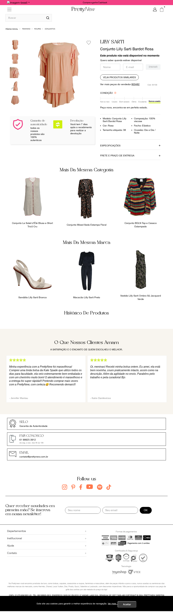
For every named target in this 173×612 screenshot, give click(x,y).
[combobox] (28, 18)
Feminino (26, 29)
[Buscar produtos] (48, 17)
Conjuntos (50, 29)
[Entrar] (155, 9)
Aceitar (127, 604)
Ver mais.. (113, 603)
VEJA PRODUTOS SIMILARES (119, 77)
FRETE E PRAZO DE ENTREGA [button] (117, 155)
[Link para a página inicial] (11, 28)
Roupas (37, 29)
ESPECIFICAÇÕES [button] (110, 145)
